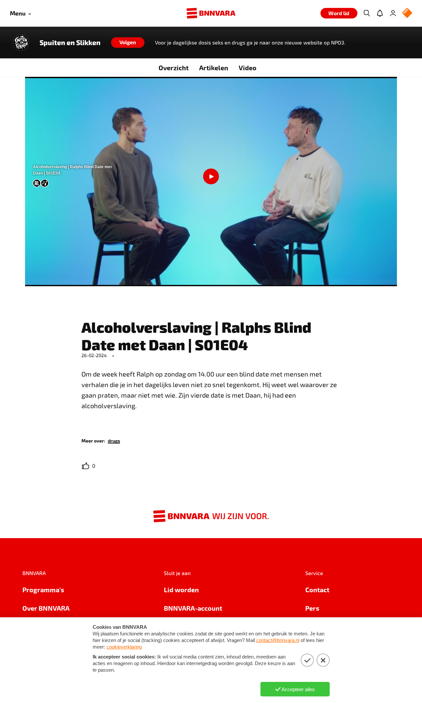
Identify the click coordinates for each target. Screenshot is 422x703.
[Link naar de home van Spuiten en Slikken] (21, 42)
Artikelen (213, 68)
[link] (114, 440)
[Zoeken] (367, 13)
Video (247, 68)
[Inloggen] (393, 13)
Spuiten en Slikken (70, 42)
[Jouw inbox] (380, 13)
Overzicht (174, 68)
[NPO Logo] (407, 13)
